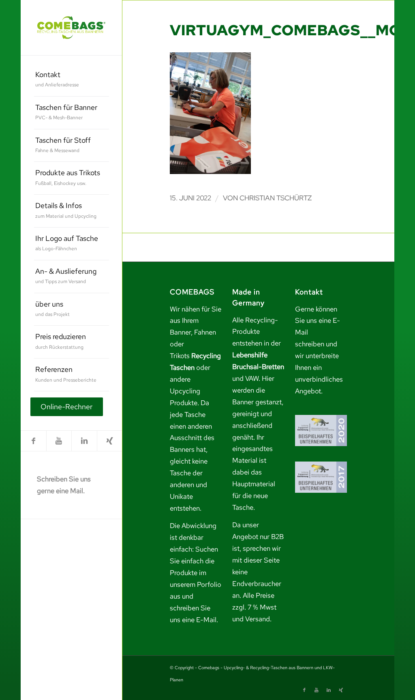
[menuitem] (71, 80)
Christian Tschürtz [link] (276, 197)
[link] (71, 27)
